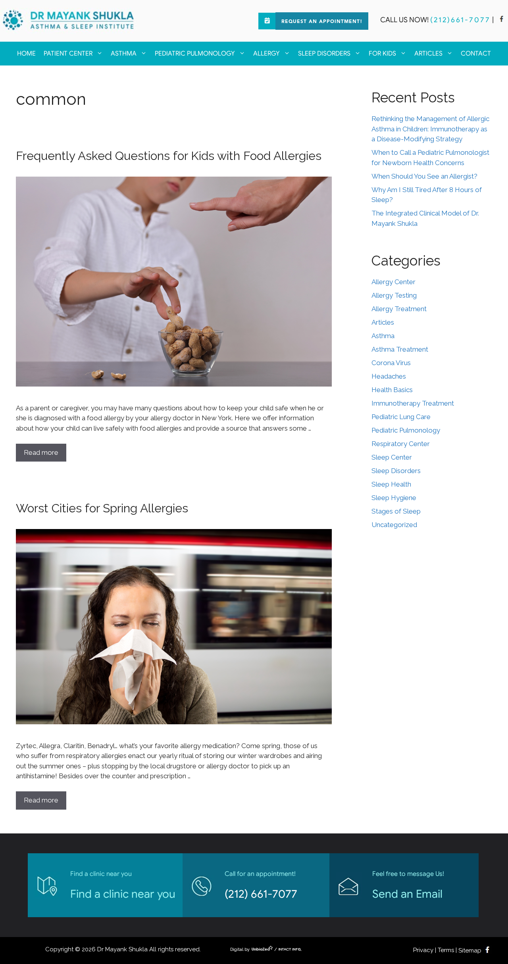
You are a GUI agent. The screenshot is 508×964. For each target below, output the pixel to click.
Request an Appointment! (321, 21)
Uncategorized (394, 525)
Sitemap (469, 950)
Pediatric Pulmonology (195, 54)
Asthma (124, 54)
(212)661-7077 (460, 19)
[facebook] (501, 19)
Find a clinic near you (122, 894)
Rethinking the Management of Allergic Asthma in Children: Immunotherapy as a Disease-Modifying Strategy (430, 129)
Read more (41, 452)
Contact (476, 54)
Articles (428, 54)
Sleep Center (391, 457)
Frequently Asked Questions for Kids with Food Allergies (168, 156)
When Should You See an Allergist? (424, 176)
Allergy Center (393, 282)
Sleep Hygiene (393, 498)
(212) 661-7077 (261, 894)
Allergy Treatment (399, 309)
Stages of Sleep (396, 511)
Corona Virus (391, 363)
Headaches (388, 376)
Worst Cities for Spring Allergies (102, 508)
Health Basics (392, 390)
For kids (382, 54)
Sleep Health (391, 484)
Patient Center (68, 54)
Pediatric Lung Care (401, 417)
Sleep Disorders (324, 54)
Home (26, 54)
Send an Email (407, 894)
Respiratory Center (400, 444)
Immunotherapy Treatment (412, 403)
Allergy (266, 54)
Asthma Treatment (399, 349)
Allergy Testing (394, 295)
